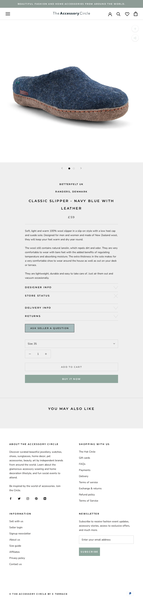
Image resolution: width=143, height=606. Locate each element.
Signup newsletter (20, 533)
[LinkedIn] (45, 498)
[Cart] (135, 14)
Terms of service (88, 482)
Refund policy (87, 494)
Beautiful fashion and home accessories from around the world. (71, 4)
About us (14, 539)
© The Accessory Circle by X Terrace (38, 594)
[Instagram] (27, 498)
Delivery (83, 476)
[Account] (110, 14)
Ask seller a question (49, 328)
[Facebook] (10, 498)
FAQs (82, 464)
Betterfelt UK (71, 184)
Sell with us (16, 521)
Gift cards (84, 458)
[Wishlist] (127, 14)
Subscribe (89, 551)
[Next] (81, 168)
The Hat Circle (87, 451)
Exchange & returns (90, 488)
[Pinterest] (36, 498)
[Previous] (62, 168)
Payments (84, 470)
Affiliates (14, 552)
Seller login (16, 527)
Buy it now (71, 379)
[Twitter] (19, 498)
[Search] (118, 14)
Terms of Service (88, 500)
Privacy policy (17, 558)
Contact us (15, 564)
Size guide (15, 546)
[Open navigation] (8, 13)
